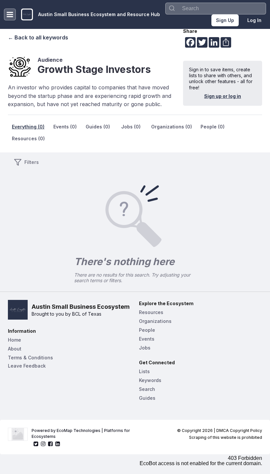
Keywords (150, 380)
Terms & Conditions (30, 357)
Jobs (144, 347)
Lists (144, 371)
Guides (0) (98, 126)
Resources (151, 312)
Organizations (155, 321)
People (147, 330)
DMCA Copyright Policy (239, 430)
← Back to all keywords (38, 37)
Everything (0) (28, 126)
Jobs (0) (131, 126)
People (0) (213, 126)
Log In (254, 20)
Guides (147, 398)
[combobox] (215, 8)
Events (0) (65, 126)
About (14, 348)
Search (147, 389)
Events (146, 339)
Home (14, 340)
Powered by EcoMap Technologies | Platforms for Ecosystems (81, 433)
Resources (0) (28, 138)
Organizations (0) (171, 126)
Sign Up (225, 20)
